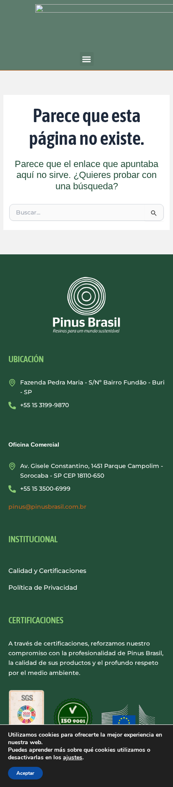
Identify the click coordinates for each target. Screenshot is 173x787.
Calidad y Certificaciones (47, 571)
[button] (87, 59)
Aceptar (25, 773)
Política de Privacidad (42, 587)
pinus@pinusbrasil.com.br (47, 506)
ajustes (72, 757)
